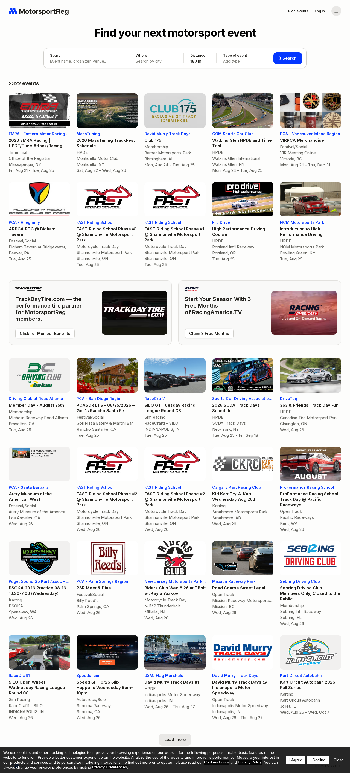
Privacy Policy (250, 762)
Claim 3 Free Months (209, 333)
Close (338, 760)
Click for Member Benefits (45, 333)
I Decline (317, 760)
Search (56, 55)
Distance (197, 58)
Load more (175, 739)
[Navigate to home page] (39, 10)
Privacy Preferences (109, 767)
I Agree (295, 760)
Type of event (235, 58)
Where (141, 55)
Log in (320, 11)
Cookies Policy (216, 762)
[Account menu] (336, 11)
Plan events (298, 11)
